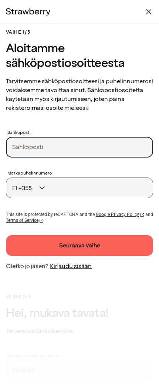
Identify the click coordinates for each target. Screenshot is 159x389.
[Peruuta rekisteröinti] (148, 11)
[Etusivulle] (28, 12)
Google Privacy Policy (117, 214)
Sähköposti (19, 132)
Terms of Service (22, 220)
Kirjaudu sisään (71, 266)
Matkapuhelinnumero (29, 173)
